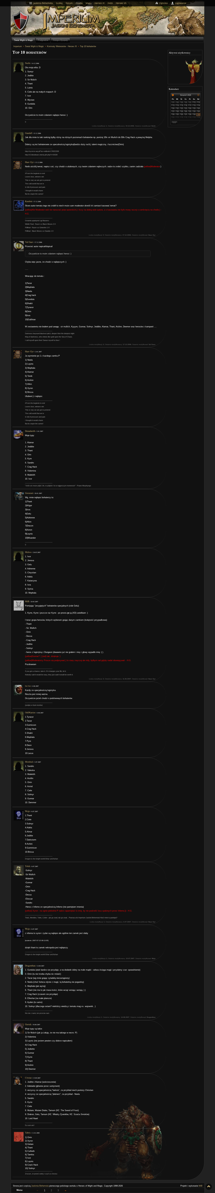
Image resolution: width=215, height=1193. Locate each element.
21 (190, 111)
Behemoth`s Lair (20, 21)
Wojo (27, 811)
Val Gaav (29, 241)
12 (182, 108)
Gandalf (28, 133)
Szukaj (59, 3)
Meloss (28, 552)
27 (173, 102)
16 (199, 108)
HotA (110, 3)
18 (178, 111)
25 (178, 114)
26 (182, 114)
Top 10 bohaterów (88, 46)
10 (173, 108)
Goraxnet (29, 493)
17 (173, 111)
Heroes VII (121, 3)
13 (186, 108)
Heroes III (100, 3)
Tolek (27, 866)
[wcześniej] (172, 95)
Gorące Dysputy (60, 40)
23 (199, 111)
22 (194, 111)
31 (190, 102)
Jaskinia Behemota (40, 1186)
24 (173, 114)
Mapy (88, 3)
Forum (69, 3)
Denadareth (30, 430)
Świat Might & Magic (23, 40)
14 (190, 108)
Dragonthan (30, 965)
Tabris (28, 1132)
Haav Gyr (29, 162)
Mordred (29, 761)
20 (186, 111)
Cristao (28, 1077)
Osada (79, 3)
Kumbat (28, 201)
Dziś (174, 123)
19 (182, 111)
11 (178, 108)
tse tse (28, 685)
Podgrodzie (43, 40)
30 (186, 102)
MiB (27, 601)
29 (182, 102)
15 (194, 108)
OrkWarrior (30, 712)
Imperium (71, 21)
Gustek (28, 1024)
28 (178, 102)
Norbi (27, 63)
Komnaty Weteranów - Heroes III (62, 46)
